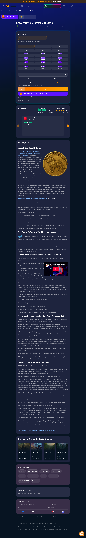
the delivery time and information (44, 359)
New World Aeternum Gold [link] (24, 11)
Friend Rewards (34, 527)
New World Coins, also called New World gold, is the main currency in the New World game (29, 153)
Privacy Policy (54, 523)
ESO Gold (22, 476)
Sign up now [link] (57, 1)
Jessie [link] (22, 456)
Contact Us (28, 516)
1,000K (26, 55)
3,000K (43, 59)
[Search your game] (31, 6)
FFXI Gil (43, 476)
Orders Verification (23, 523)
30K (26, 46)
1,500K (43, 55)
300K (43, 46)
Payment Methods (55, 520)
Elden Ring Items (33, 476)
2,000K (60, 55)
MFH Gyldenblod (24, 480)
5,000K (26, 64)
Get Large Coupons (42, 520)
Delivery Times (31, 520)
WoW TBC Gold (32, 471)
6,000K (43, 64)
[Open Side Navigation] (3, 6)
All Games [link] (11, 11)
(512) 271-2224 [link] (25, 507)
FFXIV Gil (21, 471)
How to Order (22, 520)
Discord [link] (53, 507)
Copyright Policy (44, 523)
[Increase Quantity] (65, 75)
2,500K (26, 59)
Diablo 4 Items (53, 476)
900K (59, 50)
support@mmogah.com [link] (28, 504)
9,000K (43, 68)
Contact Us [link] (22, 501)
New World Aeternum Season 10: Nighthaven (32, 198)
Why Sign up (55, 516)
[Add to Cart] (21, 89)
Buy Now (46, 89)
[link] (7, 6)
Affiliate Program (44, 527)
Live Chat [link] (53, 504)
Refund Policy (34, 523)
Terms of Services (23, 527)
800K (43, 50)
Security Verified (55, 527)
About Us (20, 516)
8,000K (26, 68)
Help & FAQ (36, 516)
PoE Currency (44, 471)
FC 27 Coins (35, 480)
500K (59, 46)
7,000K (60, 64)
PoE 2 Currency (56, 471)
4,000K (60, 59)
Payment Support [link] (25, 490)
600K (26, 50)
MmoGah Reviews (46, 516)
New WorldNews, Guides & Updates (35, 439)
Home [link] (3, 11)
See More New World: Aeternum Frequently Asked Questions (36, 430)
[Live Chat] (81, 533)
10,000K (60, 68)
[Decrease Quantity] (20, 75)
